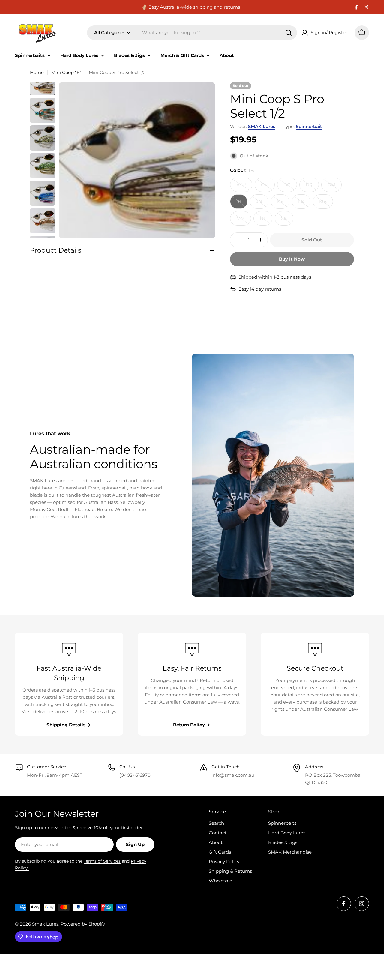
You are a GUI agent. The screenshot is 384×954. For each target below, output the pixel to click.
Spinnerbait (309, 126)
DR (312, 187)
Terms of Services (102, 861)
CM (268, 187)
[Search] (288, 32)
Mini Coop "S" (66, 72)
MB (326, 204)
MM (243, 220)
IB (242, 204)
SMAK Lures (261, 126)
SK (287, 220)
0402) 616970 (136, 775)
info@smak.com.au (233, 775)
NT (266, 220)
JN (262, 204)
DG (290, 187)
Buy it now (292, 259)
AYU (244, 187)
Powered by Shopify (83, 924)
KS (283, 204)
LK (304, 204)
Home (37, 72)
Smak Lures (45, 924)
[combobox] (192, 32)
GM (335, 187)
